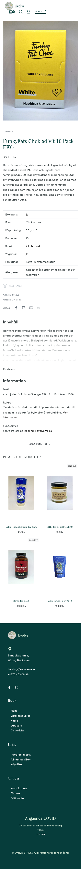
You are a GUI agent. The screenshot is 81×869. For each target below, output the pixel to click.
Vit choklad (33, 246)
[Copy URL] (38, 307)
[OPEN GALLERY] (40, 71)
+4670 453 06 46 (18, 674)
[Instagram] (16, 687)
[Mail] (31, 307)
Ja (27, 214)
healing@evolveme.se (38, 431)
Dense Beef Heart (21, 601)
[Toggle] (9, 369)
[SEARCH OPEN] (21, 12)
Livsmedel (8, 131)
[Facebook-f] (9, 687)
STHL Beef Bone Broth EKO (60, 527)
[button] (40, 444)
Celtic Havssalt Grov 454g (60, 601)
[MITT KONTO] (28, 12)
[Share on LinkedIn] (23, 307)
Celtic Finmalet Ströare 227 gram (21, 527)
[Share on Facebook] (16, 307)
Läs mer (41, 833)
